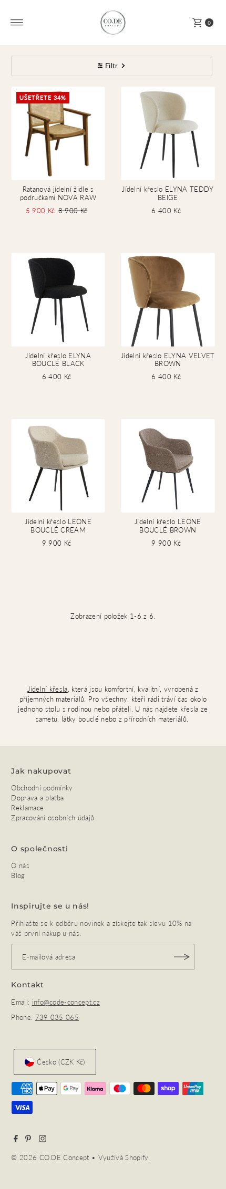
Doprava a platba (37, 798)
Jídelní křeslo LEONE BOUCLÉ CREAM (58, 525)
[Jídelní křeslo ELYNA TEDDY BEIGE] (168, 134)
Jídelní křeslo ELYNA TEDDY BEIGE (167, 193)
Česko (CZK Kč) (61, 1062)
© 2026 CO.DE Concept (51, 1157)
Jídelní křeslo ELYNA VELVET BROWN (168, 359)
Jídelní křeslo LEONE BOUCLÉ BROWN (168, 525)
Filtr (111, 65)
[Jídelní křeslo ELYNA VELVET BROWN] (168, 300)
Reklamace (27, 808)
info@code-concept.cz (66, 1002)
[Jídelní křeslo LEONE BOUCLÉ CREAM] (58, 466)
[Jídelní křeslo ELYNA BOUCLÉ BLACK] (58, 300)
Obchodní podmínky (42, 788)
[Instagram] (42, 1140)
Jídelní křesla (47, 689)
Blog (18, 875)
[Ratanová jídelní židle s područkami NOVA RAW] (58, 134)
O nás (20, 865)
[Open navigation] (17, 22)
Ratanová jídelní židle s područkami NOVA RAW (58, 193)
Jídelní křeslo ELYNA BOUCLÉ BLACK (57, 359)
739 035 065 (57, 1017)
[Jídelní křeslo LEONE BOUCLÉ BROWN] (168, 466)
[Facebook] (16, 1140)
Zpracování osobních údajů (52, 817)
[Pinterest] (28, 1140)
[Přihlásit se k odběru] (182, 957)
